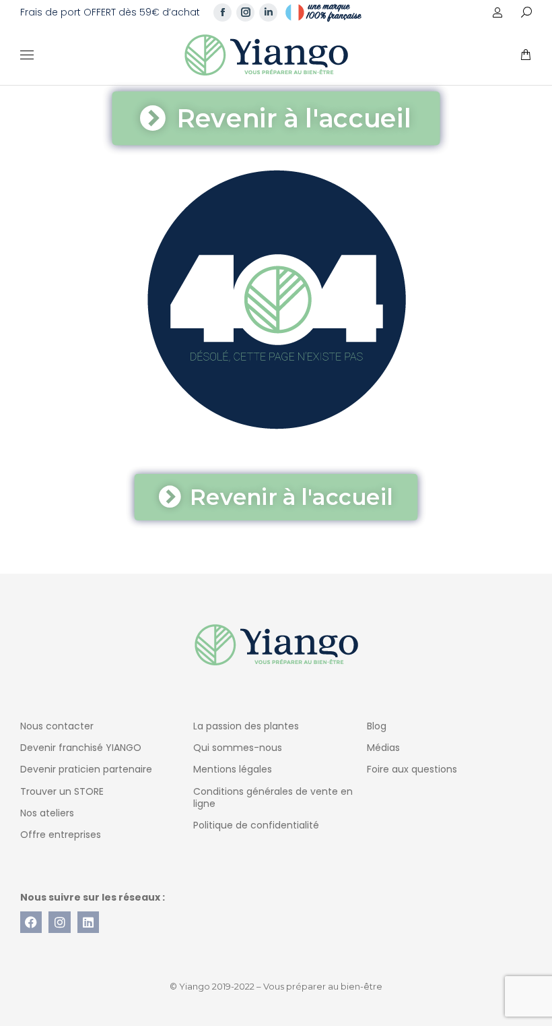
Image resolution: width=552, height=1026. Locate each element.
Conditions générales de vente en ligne (273, 797)
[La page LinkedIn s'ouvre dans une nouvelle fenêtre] (268, 12)
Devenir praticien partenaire (86, 769)
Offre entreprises (60, 834)
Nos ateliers (47, 813)
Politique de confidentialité (256, 825)
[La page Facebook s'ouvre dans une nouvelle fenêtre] (222, 12)
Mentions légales (232, 769)
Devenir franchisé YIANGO (80, 747)
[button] (199, 11)
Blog (376, 726)
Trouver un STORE (62, 791)
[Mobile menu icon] (27, 55)
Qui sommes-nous (237, 747)
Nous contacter (57, 726)
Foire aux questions (412, 769)
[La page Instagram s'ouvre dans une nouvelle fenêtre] (245, 12)
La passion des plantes (246, 726)
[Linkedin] (88, 922)
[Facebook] (31, 922)
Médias (383, 747)
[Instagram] (59, 922)
